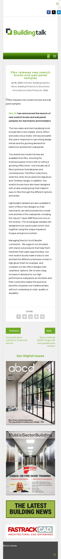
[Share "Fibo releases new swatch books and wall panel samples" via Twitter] (25, 317)
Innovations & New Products (27, 90)
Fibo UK (13, 113)
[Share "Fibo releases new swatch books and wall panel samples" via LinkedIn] (30, 317)
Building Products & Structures (33, 86)
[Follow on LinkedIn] (59, 12)
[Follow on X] (54, 12)
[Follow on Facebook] (49, 12)
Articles (28, 82)
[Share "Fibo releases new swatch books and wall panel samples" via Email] (36, 317)
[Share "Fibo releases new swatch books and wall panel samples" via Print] (42, 317)
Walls (45, 90)
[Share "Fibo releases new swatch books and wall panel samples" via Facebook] (19, 317)
